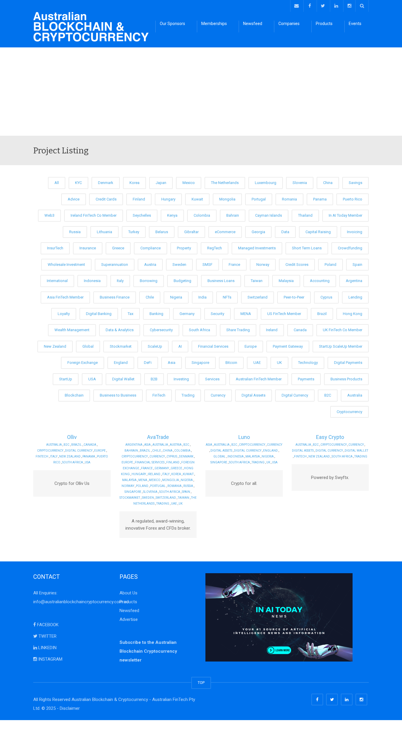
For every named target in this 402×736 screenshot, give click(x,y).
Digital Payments (348, 362)
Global (88, 346)
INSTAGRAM (49, 659)
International (57, 281)
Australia (354, 395)
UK (279, 362)
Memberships (214, 23)
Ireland (272, 330)
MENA (245, 313)
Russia (75, 232)
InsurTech (55, 248)
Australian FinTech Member (259, 379)
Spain (357, 264)
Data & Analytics (120, 330)
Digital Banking (99, 313)
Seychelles (142, 215)
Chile (150, 297)
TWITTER (47, 636)
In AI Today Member (345, 215)
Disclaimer (70, 708)
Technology (308, 362)
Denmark (105, 182)
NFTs (227, 297)
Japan (161, 182)
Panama (320, 199)
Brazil (322, 313)
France (234, 264)
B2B (154, 379)
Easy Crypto (330, 437)
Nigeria (176, 297)
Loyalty (64, 313)
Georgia (258, 232)
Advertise (128, 619)
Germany (187, 313)
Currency (218, 395)
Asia (171, 362)
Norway (262, 264)
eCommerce (225, 232)
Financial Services (213, 346)
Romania (289, 199)
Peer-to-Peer (294, 297)
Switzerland (257, 297)
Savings (355, 182)
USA (92, 379)
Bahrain (232, 215)
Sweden (179, 264)
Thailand (305, 215)
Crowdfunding (350, 248)
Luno (244, 437)
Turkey (133, 232)
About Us (128, 593)
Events (355, 23)
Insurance (87, 248)
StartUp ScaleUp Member (340, 346)
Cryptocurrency (349, 412)
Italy (120, 281)
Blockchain (74, 395)
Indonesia (92, 281)
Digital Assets (253, 395)
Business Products (346, 379)
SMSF (207, 264)
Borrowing (148, 281)
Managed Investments (257, 248)
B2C (327, 395)
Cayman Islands (268, 215)
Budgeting (182, 281)
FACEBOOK (47, 624)
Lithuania (104, 232)
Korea (134, 182)
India (202, 297)
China (328, 182)
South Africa (199, 330)
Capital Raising (318, 232)
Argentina (354, 281)
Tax (130, 313)
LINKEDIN (47, 647)
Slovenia (300, 182)
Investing (181, 379)
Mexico (188, 182)
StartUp (65, 379)
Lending (355, 297)
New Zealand (55, 346)
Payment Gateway (288, 346)
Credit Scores (296, 264)
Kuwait (197, 199)
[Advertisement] (201, 91)
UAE (257, 362)
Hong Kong (352, 313)
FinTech (158, 395)
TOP (201, 682)
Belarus (161, 232)
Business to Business (118, 395)
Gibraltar (191, 232)
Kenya (172, 215)
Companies (289, 23)
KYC (78, 182)
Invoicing (354, 232)
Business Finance (114, 297)
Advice (73, 199)
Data (285, 232)
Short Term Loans (307, 248)
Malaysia (286, 281)
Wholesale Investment (66, 264)
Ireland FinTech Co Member (94, 215)
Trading (188, 395)
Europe (251, 346)
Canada (300, 330)
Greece (118, 248)
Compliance (150, 248)
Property (184, 248)
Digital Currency (295, 395)
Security (217, 313)
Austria (150, 264)
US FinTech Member (284, 313)
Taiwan (257, 281)
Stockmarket (121, 346)
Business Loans (221, 281)
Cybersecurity (161, 330)
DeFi (148, 362)
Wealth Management (71, 330)
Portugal (259, 199)
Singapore (200, 362)
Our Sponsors (172, 23)
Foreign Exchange (82, 362)
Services (212, 379)
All (56, 182)
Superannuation (114, 264)
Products (324, 23)
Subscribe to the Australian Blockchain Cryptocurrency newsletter (148, 651)
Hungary (168, 199)
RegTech (214, 248)
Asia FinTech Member (65, 297)
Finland (139, 199)
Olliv (72, 437)
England (121, 362)
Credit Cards (106, 199)
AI (180, 346)
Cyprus (326, 297)
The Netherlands (225, 182)
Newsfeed (252, 23)
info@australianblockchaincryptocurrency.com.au (81, 601)
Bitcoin (231, 362)
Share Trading (238, 330)
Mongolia (227, 199)
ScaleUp (155, 346)
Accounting (320, 281)
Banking (156, 313)
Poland (330, 264)
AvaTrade (158, 437)
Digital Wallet (123, 379)
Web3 (49, 215)
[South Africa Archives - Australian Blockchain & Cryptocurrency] (91, 26)
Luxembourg (265, 182)
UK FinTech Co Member (342, 330)
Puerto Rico (352, 199)
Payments (306, 379)
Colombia (202, 215)
